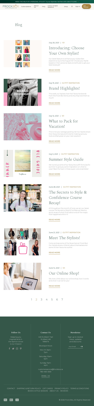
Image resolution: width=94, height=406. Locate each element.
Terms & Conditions (79, 388)
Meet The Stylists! (64, 238)
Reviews (64, 391)
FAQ (43, 6)
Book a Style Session (38, 391)
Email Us (45, 376)
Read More (54, 70)
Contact (11, 388)
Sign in (77, 6)
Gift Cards (48, 388)
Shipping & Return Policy (29, 388)
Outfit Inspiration (71, 83)
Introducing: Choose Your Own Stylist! (66, 50)
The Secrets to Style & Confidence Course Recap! (68, 197)
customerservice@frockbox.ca (45, 369)
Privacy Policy (61, 388)
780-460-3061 (45, 372)
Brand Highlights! (64, 88)
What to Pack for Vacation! (63, 124)
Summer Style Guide (66, 159)
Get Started (85, 6)
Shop (66, 6)
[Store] (72, 6)
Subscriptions (26, 6)
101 (63, 43)
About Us (36, 6)
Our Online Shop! (64, 273)
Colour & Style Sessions (53, 6)
